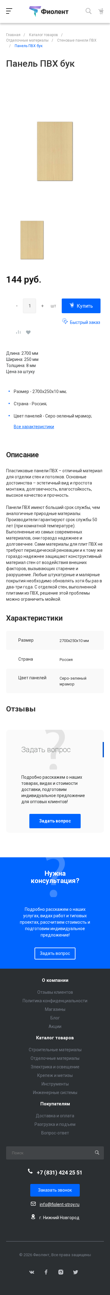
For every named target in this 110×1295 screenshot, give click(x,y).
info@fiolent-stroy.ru (59, 1204)
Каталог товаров (55, 1038)
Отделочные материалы (55, 1058)
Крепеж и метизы (55, 1075)
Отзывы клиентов (55, 992)
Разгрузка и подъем (55, 1124)
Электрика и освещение (55, 1066)
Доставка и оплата (55, 1115)
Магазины (55, 1009)
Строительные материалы (55, 1049)
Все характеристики (34, 426)
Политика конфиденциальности (55, 1000)
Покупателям (55, 1104)
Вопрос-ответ (55, 1132)
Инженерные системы (55, 1092)
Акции (55, 1026)
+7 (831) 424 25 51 (59, 1172)
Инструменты (55, 1084)
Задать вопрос (55, 820)
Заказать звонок (55, 1190)
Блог (55, 1017)
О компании (55, 980)
